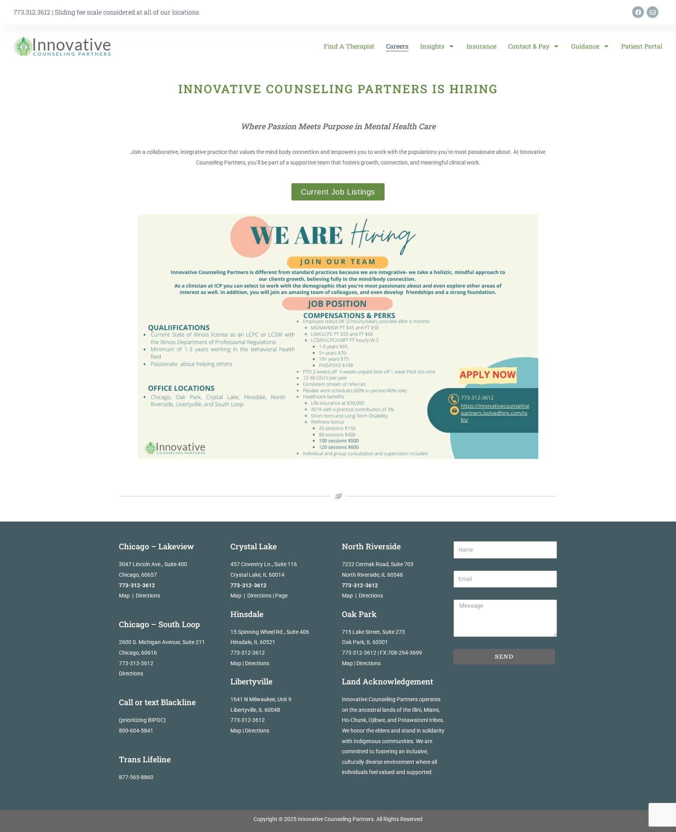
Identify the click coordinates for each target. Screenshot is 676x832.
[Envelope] (652, 12)
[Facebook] (638, 12)
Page (281, 595)
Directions (148, 595)
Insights (432, 46)
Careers (397, 46)
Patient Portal (641, 46)
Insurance (481, 46)
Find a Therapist (349, 46)
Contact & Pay (528, 46)
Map (124, 595)
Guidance (585, 46)
